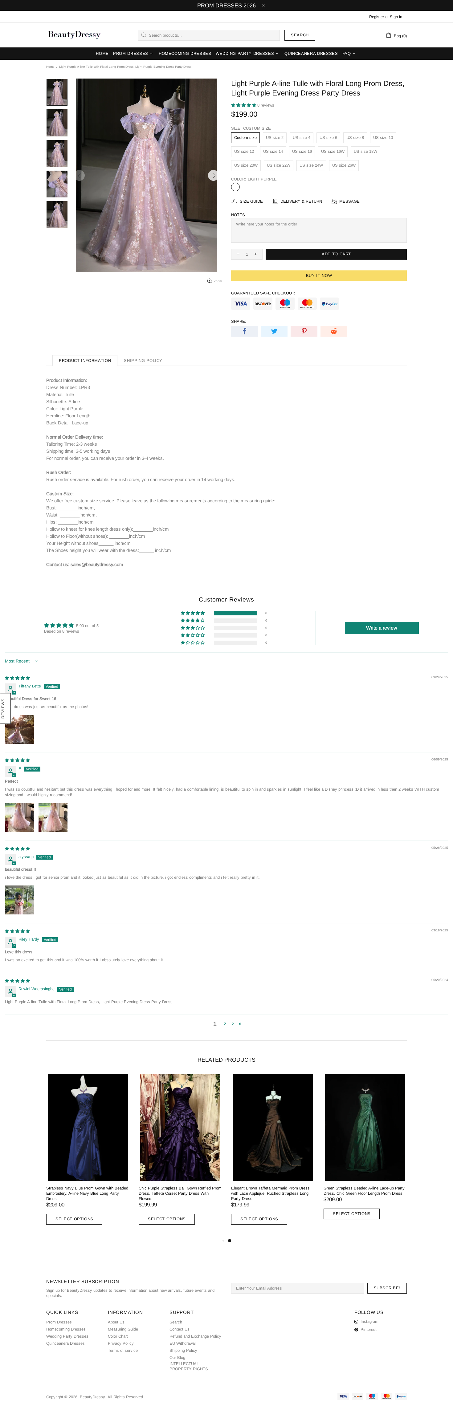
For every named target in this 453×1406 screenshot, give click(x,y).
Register (376, 16)
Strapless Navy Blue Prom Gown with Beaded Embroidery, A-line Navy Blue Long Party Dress (87, 1193)
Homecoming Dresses (66, 1329)
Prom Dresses (59, 1322)
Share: (238, 321)
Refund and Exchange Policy (195, 1336)
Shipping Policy (183, 1350)
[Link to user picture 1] (20, 729)
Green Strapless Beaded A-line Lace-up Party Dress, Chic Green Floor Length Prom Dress (364, 1191)
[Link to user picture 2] (53, 817)
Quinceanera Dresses (65, 1343)
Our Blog (177, 1357)
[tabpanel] (272, 1155)
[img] (17, 678)
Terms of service (123, 1350)
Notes (238, 215)
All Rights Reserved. (126, 1397)
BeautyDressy (74, 35)
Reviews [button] (3, 708)
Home (50, 66)
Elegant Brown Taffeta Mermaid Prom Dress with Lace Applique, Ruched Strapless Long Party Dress (270, 1193)
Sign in (396, 16)
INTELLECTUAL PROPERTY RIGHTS (188, 1366)
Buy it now (319, 275)
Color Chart (118, 1336)
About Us (116, 1322)
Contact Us (179, 1329)
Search (300, 35)
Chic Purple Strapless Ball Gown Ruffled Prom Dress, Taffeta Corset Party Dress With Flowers (180, 1193)
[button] (244, 105)
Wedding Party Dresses (67, 1336)
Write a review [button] (381, 627)
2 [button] (225, 1024)
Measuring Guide (123, 1329)
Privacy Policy (121, 1343)
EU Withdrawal (182, 1343)
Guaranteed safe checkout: (263, 293)
